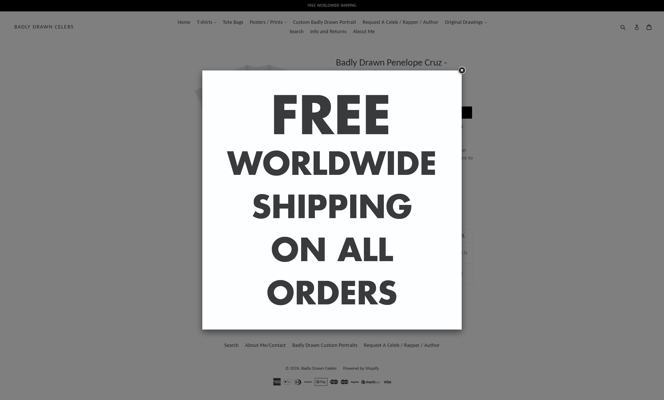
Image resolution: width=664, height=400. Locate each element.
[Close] (461, 70)
